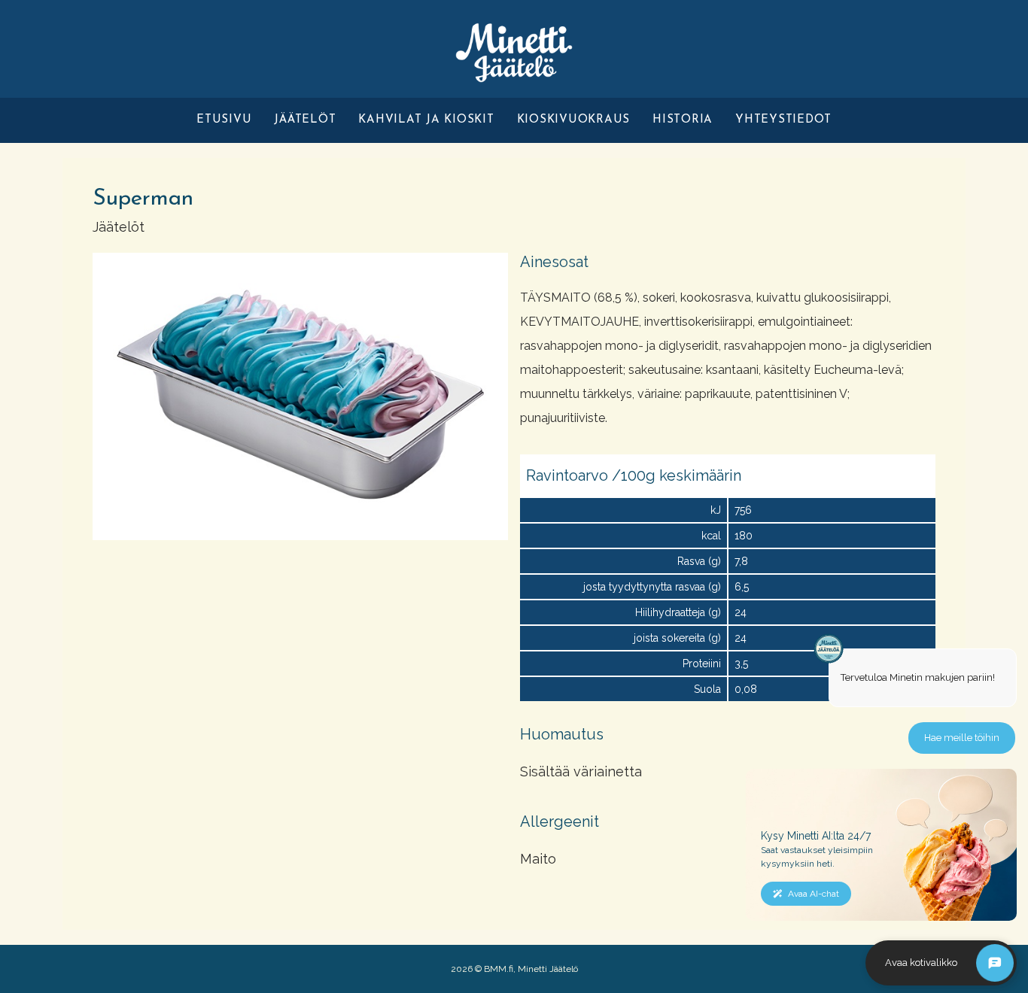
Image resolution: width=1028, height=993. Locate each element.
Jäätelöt (305, 120)
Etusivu (223, 120)
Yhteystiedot (783, 120)
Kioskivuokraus (574, 120)
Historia (682, 120)
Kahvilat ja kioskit (426, 120)
